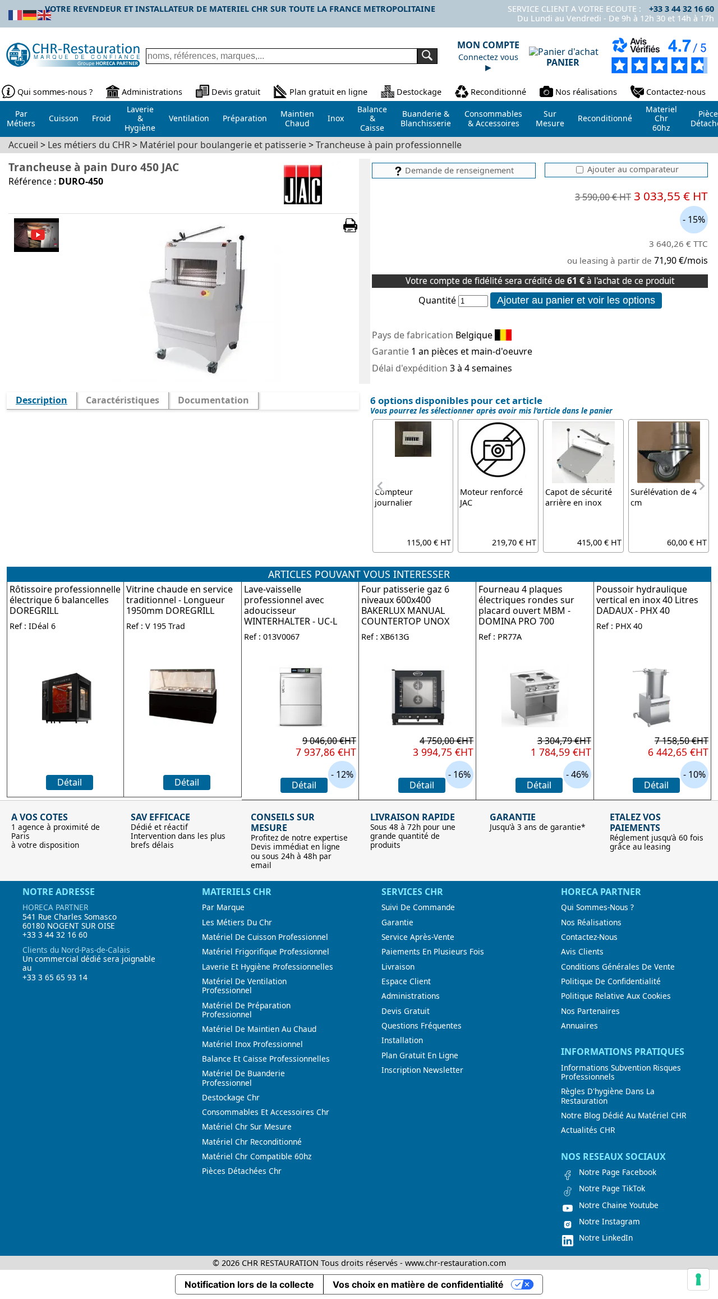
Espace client (406, 981)
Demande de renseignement (458, 170)
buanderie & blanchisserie (426, 118)
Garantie (397, 922)
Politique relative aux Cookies (616, 996)
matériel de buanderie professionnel (243, 1078)
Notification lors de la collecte (249, 1284)
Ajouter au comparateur (632, 169)
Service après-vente (417, 937)
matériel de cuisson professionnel (265, 937)
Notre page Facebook (617, 1172)
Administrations (152, 91)
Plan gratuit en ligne (328, 91)
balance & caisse (372, 118)
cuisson (64, 118)
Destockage (419, 91)
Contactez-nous (676, 91)
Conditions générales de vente (618, 966)
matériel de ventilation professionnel (244, 986)
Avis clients (582, 951)
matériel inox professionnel (252, 1044)
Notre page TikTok (612, 1188)
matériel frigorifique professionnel (265, 951)
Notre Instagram (609, 1221)
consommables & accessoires (493, 118)
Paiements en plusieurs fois (432, 951)
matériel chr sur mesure (247, 1126)
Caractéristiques (122, 400)
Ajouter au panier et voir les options (576, 300)
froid (101, 118)
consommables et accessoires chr (265, 1112)
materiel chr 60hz (661, 118)
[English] (45, 14)
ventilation (189, 118)
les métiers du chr (237, 922)
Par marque (223, 907)
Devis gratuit (235, 91)
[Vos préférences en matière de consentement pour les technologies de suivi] (698, 1279)
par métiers (21, 118)
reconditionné (605, 118)
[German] (30, 14)
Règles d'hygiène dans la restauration (608, 1096)
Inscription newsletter (422, 1070)
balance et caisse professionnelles (266, 1058)
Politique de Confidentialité (611, 981)
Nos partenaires (590, 1011)
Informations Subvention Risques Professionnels (621, 1072)
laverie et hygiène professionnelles (267, 966)
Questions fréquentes (421, 1025)
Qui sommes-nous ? (55, 91)
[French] (15, 14)
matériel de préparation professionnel (246, 1010)
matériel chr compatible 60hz (256, 1156)
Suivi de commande (418, 907)
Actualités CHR (588, 1130)
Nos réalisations (586, 91)
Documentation (213, 400)
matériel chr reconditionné (252, 1141)
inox (336, 118)
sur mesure (550, 118)
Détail (69, 782)
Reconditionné (498, 91)
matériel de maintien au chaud (259, 1029)
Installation (402, 1040)
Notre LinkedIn (606, 1237)
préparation (245, 118)
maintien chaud (297, 118)
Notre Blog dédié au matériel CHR (623, 1115)
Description (41, 400)
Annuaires (579, 1025)
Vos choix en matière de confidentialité (418, 1284)
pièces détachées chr (242, 1171)
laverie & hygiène (140, 118)
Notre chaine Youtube (619, 1205)
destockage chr (231, 1097)
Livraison (398, 966)
